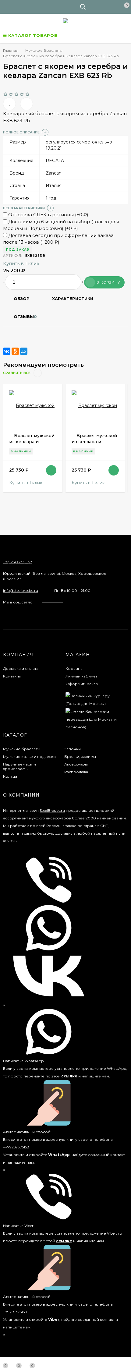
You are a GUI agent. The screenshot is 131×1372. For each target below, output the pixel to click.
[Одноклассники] (15, 351)
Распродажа (76, 771)
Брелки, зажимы (80, 756)
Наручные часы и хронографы (19, 766)
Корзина (74, 668)
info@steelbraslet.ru (20, 590)
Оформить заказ (82, 683)
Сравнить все (17, 373)
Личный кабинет (81, 676)
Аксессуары (76, 764)
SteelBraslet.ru (52, 810)
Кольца (10, 776)
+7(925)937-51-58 (17, 562)
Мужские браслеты (21, 749)
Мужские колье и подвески (29, 756)
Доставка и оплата (20, 668)
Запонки (72, 749)
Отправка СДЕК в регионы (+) (47, 214)
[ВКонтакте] (6, 351)
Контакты (12, 676)
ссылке (69, 1076)
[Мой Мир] (23, 351)
